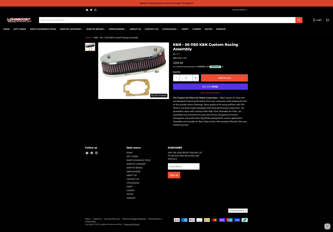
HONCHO (221, 29)
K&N (178, 53)
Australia (239, 10)
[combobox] (167, 20)
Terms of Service (155, 219)
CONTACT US (151, 29)
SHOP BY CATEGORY (70, 29)
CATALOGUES (169, 29)
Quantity (176, 72)
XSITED (208, 29)
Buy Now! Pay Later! (112, 219)
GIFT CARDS (20, 29)
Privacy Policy (90, 222)
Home (88, 37)
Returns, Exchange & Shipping (134, 219)
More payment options (210, 93)
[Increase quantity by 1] (195, 78)
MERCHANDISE (117, 29)
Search (87, 219)
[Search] (298, 20)
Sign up (174, 175)
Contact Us (97, 219)
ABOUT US (135, 29)
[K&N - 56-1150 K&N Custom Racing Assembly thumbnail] (90, 47)
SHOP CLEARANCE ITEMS (43, 29)
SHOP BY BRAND (95, 29)
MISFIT (185, 29)
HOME (6, 29)
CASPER (197, 29)
